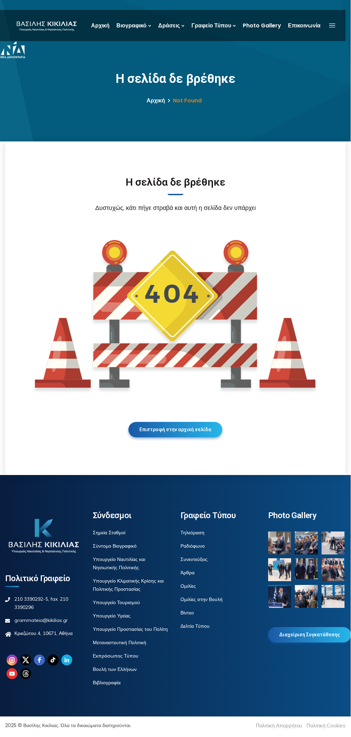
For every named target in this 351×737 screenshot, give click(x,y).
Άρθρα (187, 573)
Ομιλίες (188, 586)
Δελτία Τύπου (195, 626)
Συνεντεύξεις (194, 559)
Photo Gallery (262, 25)
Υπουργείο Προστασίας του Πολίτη (130, 629)
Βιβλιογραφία (107, 682)
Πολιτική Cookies (326, 725)
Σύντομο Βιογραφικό (115, 546)
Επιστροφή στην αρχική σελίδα (175, 429)
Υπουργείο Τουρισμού (116, 602)
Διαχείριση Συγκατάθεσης (309, 634)
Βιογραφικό (131, 25)
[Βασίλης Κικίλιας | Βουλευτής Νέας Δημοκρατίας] (46, 25)
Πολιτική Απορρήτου (279, 725)
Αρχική (100, 25)
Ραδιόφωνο (192, 546)
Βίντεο (187, 613)
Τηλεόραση (192, 532)
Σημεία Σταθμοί (109, 532)
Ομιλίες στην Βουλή (201, 599)
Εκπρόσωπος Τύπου (115, 656)
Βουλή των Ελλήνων (115, 669)
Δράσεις (169, 25)
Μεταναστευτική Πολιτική (119, 642)
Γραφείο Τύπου (211, 25)
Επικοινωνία (304, 25)
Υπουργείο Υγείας (111, 616)
